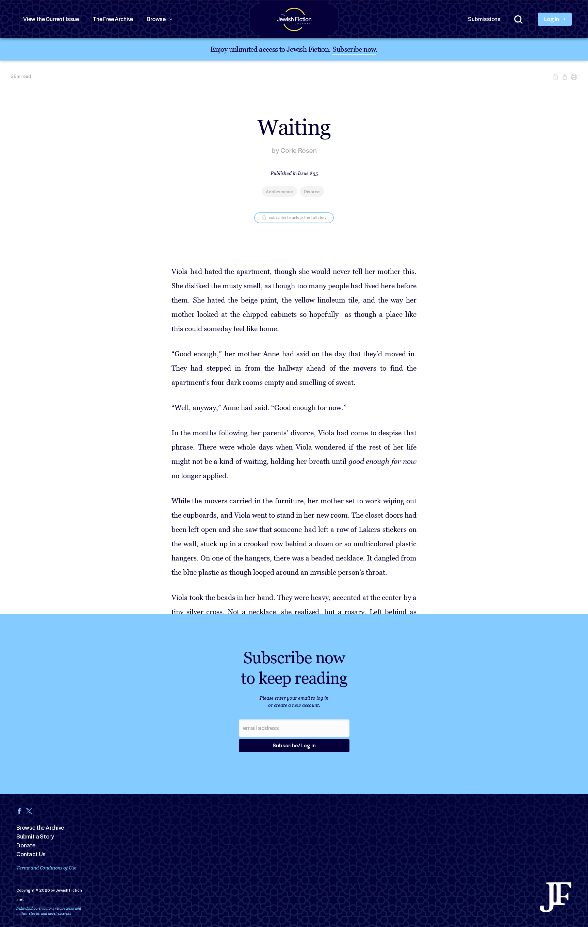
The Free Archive (113, 19)
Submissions (484, 19)
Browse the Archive (40, 827)
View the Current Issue (51, 19)
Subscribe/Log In (294, 746)
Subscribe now (354, 49)
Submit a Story (35, 836)
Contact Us (31, 854)
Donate (25, 845)
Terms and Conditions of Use (46, 867)
